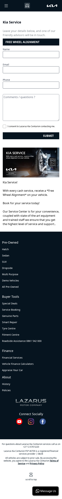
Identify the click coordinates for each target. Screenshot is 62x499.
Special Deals (9, 303)
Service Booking (11, 309)
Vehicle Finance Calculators (18, 363)
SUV (4, 261)
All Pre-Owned (10, 286)
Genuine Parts (10, 316)
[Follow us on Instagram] (31, 421)
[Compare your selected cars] (27, 5)
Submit (48, 136)
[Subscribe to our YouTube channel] (19, 421)
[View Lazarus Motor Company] (31, 402)
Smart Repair (9, 322)
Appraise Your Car (12, 370)
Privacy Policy (37, 463)
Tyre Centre (9, 328)
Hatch (5, 249)
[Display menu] (6, 6)
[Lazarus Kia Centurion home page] (52, 6)
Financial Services (12, 357)
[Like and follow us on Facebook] (42, 421)
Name (6, 49)
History (6, 384)
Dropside (7, 268)
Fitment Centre (10, 334)
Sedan (5, 255)
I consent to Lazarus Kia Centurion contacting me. (31, 126)
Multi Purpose (10, 274)
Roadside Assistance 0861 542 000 (22, 341)
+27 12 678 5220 (31, 446)
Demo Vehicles (10, 280)
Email (6, 64)
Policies (6, 390)
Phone (6, 79)
